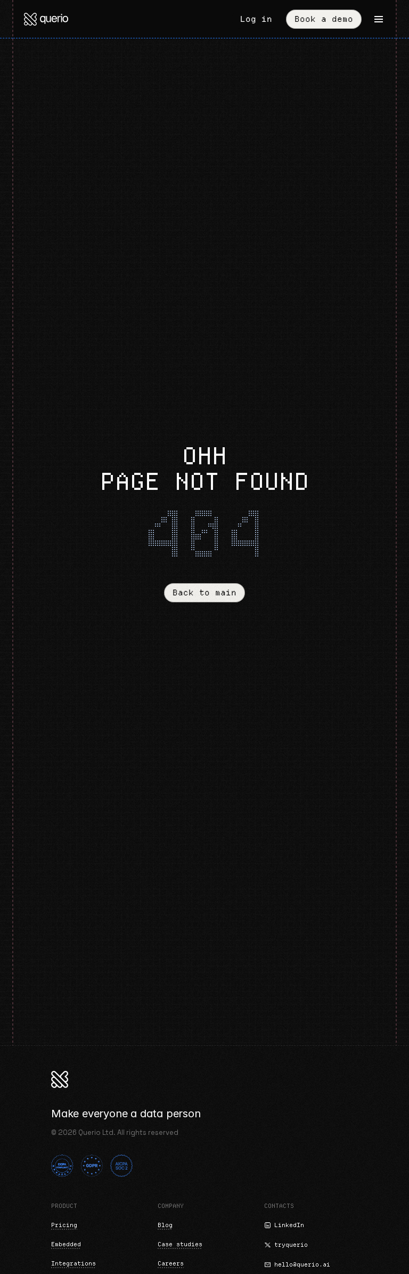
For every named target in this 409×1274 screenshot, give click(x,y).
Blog (165, 1225)
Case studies (180, 1244)
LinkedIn (289, 1225)
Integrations (73, 1263)
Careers (171, 1263)
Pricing (64, 1225)
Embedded (66, 1244)
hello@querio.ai (302, 1264)
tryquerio (291, 1244)
